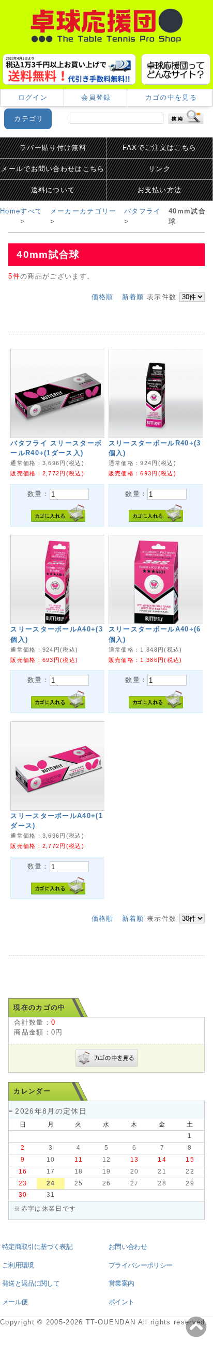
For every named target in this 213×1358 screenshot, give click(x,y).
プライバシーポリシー (140, 1265)
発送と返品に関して (30, 1283)
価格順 (103, 297)
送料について (53, 190)
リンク (159, 169)
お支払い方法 (160, 190)
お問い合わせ (128, 1247)
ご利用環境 (18, 1265)
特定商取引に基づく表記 (37, 1247)
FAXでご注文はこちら (160, 147)
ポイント (121, 1302)
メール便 (14, 1302)
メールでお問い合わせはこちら (52, 169)
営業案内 (121, 1283)
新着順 (133, 297)
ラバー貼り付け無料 (53, 147)
